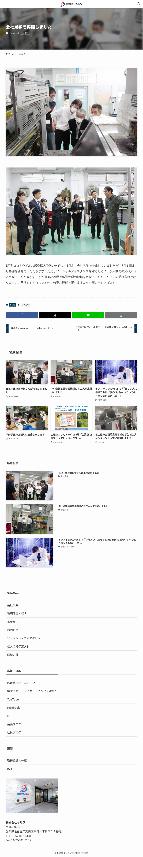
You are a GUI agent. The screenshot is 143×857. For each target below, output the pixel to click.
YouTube (13, 699)
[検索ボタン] (139, 4)
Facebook (13, 707)
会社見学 (24, 32)
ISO (9, 769)
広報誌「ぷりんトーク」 (22, 683)
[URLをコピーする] (121, 315)
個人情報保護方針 (18, 646)
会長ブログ (14, 724)
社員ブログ (14, 732)
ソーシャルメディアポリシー (25, 638)
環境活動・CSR (16, 613)
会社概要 (12, 605)
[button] (22, 315)
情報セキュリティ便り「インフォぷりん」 (33, 691)
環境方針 (12, 655)
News (12, 33)
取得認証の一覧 (17, 760)
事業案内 (12, 622)
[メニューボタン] (4, 4)
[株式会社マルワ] (71, 4)
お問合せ (12, 630)
